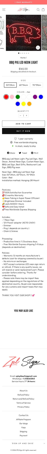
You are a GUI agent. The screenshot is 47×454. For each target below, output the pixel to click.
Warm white (29, 96)
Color (23, 92)
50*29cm (10, 85)
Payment (23, 435)
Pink (12, 96)
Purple (35, 96)
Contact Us (23, 415)
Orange (29, 103)
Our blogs (23, 423)
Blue (40, 96)
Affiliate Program (23, 419)
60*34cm (23, 85)
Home (23, 57)
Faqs (23, 427)
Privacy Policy (23, 407)
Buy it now (23, 131)
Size (23, 80)
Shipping (14, 72)
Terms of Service (23, 403)
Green (17, 96)
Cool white (23, 96)
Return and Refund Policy (23, 399)
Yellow (23, 103)
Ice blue (17, 103)
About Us (23, 390)
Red (6, 96)
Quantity (23, 111)
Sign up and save (23, 443)
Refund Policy (23, 395)
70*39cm (36, 85)
